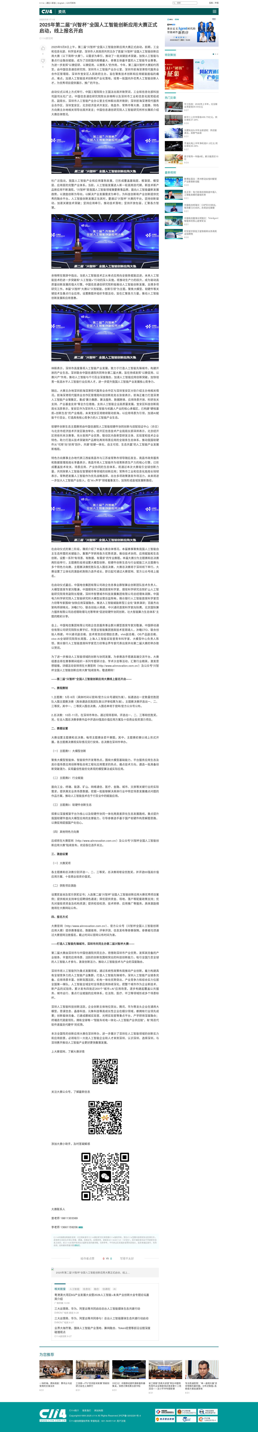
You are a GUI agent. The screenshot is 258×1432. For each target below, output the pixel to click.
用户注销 (121, 1420)
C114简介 (74, 1410)
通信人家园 (51, 3)
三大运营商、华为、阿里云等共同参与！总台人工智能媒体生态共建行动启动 (101, 1318)
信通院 (92, 372)
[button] (213, 54)
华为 (130, 1006)
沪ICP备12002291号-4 (130, 1415)
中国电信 (79, 585)
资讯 (62, 11)
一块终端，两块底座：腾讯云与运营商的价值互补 (55, 1384)
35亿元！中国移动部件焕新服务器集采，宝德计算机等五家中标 (128, 1384)
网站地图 (98, 1410)
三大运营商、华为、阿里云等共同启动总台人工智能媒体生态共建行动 (97, 1308)
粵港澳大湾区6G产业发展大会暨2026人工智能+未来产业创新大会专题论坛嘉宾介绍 (101, 1297)
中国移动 (150, 625)
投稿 (211, 2)
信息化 (58, 51)
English (61, 3)
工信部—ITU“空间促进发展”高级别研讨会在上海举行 (92, 1384)
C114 (41, 3)
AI (154, 413)
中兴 (111, 607)
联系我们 (86, 1410)
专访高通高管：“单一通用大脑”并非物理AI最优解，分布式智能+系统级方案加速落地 (201, 1386)
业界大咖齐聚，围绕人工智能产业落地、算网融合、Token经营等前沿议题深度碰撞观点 (102, 1330)
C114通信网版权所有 (79, 1420)
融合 (65, 60)
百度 (150, 603)
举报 (217, 2)
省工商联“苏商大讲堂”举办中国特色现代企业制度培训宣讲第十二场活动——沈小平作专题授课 (165, 1386)
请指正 (77, 1245)
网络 (94, 787)
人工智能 (108, 47)
